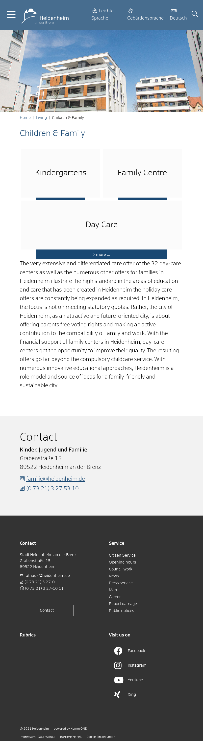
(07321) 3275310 (52, 489)
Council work (120, 569)
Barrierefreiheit (71, 737)
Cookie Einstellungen (101, 737)
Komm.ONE (79, 728)
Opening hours (122, 562)
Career (115, 597)
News (114, 576)
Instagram (137, 665)
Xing (132, 695)
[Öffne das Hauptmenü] (11, 14)
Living (41, 118)
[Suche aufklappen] (194, 14)
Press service (121, 583)
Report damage (123, 604)
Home (25, 118)
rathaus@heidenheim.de (47, 576)
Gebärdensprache (145, 18)
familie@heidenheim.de (55, 479)
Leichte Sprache (102, 15)
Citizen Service (122, 555)
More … (103, 255)
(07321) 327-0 (40, 582)
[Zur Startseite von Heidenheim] (45, 15)
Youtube (135, 680)
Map (113, 590)
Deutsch (178, 18)
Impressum (27, 737)
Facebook (136, 651)
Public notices (121, 611)
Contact (47, 610)
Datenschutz (46, 737)
